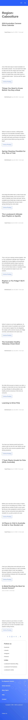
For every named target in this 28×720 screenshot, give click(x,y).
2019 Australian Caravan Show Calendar (11, 24)
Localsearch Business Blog (11, 663)
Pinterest (6, 656)
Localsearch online (9, 670)
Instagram (6, 653)
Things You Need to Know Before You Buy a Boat (12, 89)
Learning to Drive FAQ (11, 403)
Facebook (6, 647)
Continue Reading (7, 81)
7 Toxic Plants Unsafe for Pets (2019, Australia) (14, 461)
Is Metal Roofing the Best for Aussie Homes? (13, 587)
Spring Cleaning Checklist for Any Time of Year (13, 152)
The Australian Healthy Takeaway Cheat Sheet (11, 343)
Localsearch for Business (10, 666)
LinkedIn (6, 650)
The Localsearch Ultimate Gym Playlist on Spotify (12, 215)
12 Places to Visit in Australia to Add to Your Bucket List (13, 524)
